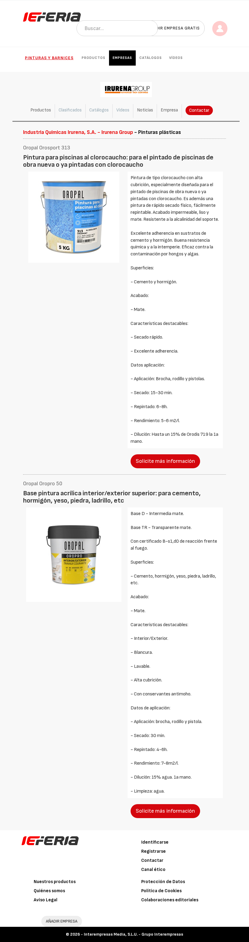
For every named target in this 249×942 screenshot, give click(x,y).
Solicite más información (165, 461)
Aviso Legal (45, 900)
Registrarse (153, 851)
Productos (93, 58)
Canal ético (153, 869)
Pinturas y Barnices (49, 57)
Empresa (169, 110)
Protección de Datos (163, 882)
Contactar (199, 110)
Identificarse (155, 842)
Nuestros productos (55, 882)
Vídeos (176, 58)
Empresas (122, 58)
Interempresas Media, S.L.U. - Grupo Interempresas (133, 934)
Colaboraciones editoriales (169, 900)
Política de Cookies (161, 891)
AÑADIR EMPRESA (61, 921)
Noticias (145, 110)
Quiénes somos (49, 891)
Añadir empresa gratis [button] (174, 28)
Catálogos (150, 58)
